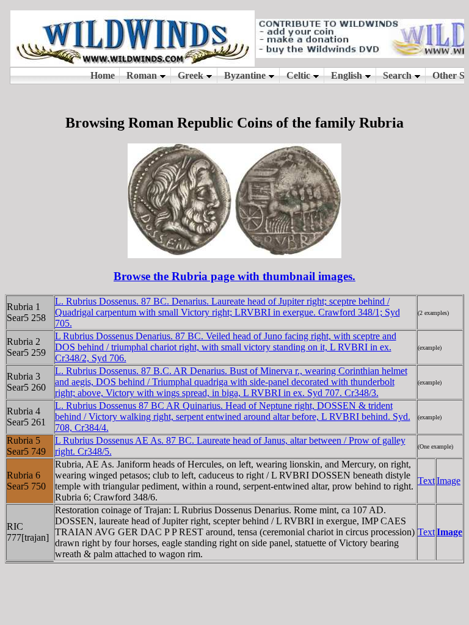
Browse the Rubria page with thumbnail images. (234, 276)
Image (448, 480)
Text (426, 480)
